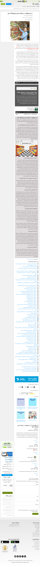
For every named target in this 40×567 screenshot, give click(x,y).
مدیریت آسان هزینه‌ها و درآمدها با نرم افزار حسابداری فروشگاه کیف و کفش (27, 322)
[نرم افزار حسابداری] (35, 4)
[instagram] (20, 556)
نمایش (31, 88)
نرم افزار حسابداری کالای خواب (32, 300)
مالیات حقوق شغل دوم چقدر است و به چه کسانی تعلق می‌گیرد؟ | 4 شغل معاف (26, 280)
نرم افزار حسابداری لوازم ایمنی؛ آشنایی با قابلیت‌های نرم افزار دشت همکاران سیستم (27, 312)
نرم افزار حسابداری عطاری (32, 316)
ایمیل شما (5, 485)
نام (37, 496)
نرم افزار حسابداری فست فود (32, 314)
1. (31, 114)
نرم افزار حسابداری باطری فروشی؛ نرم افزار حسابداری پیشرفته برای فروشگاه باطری (26, 344)
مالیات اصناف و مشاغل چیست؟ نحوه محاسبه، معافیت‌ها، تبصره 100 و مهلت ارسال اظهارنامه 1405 (26, 264)
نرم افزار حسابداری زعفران (32, 306)
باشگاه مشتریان (8, 4)
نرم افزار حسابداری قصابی (32, 348)
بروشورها (38, 528)
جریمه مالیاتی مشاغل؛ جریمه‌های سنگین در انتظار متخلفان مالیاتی (27, 283)
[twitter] (23, 556)
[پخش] (37, 82)
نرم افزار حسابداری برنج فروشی (32, 295)
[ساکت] (19, 82)
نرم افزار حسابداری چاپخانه (32, 324)
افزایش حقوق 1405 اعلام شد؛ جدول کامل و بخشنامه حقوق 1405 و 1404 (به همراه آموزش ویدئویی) (7, 499)
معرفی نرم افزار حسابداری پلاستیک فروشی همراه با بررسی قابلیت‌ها (28, 309)
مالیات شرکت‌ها (37, 543)
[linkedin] (25, 556)
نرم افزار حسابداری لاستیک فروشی (31, 317)
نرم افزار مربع (37, 531)
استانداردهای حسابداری (35, 546)
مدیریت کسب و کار (30, 259)
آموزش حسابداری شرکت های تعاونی (31, 342)
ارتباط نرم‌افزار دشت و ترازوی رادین (31, 362)
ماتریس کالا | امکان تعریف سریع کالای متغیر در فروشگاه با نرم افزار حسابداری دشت (26, 328)
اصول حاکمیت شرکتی (36, 534)
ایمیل (37, 500)
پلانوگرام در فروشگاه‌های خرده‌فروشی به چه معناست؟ (28, 352)
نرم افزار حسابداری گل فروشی (32, 298)
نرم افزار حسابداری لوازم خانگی (31, 339)
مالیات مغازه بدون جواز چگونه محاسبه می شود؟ (29, 278)
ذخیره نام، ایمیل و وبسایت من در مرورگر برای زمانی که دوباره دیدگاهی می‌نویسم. (28, 511)
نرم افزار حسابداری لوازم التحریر (31, 337)
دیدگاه (37, 484)
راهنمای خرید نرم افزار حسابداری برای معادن (29, 371)
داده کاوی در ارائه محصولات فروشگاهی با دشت (29, 330)
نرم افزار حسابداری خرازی (32, 326)
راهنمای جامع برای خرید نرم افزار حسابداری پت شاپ (28, 291)
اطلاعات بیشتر (7, 475)
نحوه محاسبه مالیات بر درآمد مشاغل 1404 (29, 266)
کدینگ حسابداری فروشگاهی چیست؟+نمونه (29, 350)
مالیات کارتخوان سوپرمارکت (32, 277)
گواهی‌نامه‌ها (37, 527)
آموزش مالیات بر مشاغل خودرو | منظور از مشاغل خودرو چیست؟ (28, 269)
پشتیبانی (30, 6)
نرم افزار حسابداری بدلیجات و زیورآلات (30, 288)
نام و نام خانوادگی (11, 485)
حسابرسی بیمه (37, 542)
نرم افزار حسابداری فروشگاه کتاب (31, 346)
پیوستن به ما (37, 530)
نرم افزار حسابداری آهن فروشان (31, 332)
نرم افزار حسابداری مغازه (33, 340)
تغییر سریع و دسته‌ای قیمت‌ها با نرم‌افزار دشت (29, 366)
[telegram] (18, 556)
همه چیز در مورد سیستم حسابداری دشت (30, 320)
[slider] (16, 83)
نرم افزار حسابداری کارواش (32, 303)
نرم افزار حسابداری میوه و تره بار (31, 287)
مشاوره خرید (3, 4)
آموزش (27, 6)
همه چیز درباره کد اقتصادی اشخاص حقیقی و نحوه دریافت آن (26, 336)
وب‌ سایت (36, 504)
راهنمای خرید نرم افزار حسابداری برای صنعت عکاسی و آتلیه (27, 304)
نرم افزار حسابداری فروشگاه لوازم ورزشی (30, 307)
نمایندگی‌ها (33, 6)
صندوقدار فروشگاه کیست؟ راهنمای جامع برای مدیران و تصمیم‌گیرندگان (28, 360)
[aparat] (15, 556)
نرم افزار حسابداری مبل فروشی (32, 290)
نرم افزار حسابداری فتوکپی (32, 349)
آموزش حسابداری (36, 545)
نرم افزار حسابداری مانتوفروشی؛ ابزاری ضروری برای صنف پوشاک (26, 294)
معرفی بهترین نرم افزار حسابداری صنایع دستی (29, 334)
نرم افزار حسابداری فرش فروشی (31, 297)
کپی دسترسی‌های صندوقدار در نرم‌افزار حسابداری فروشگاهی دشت (27, 364)
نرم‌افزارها (38, 6)
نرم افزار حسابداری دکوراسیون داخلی (30, 301)
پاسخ (37, 442)
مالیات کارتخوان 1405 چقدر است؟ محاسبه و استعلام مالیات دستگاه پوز (27, 273)
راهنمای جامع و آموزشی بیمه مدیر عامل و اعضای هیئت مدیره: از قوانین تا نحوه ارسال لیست (7, 511)
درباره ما (24, 6)
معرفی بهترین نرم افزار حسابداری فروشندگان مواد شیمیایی (27, 333)
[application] (26, 83)
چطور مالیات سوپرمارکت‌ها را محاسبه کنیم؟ (29, 275)
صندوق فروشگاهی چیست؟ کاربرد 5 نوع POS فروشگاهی (27, 285)
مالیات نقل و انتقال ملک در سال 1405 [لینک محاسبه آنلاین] (27, 271)
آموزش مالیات (37, 549)
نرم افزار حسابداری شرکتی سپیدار (14, 524)
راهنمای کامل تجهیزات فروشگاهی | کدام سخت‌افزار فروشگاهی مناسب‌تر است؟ (27, 354)
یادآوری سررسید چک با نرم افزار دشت (30, 368)
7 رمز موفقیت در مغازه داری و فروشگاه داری (29, 319)
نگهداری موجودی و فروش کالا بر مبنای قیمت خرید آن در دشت (26, 369)
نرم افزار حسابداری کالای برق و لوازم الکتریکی (29, 292)
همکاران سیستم (36, 524)
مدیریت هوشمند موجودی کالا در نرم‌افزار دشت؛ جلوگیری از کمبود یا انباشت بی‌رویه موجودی (26, 357)
